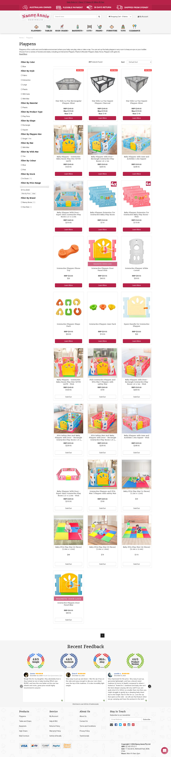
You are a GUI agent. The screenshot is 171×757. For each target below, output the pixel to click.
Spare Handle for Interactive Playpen (136, 325)
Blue (24, 66)
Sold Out (68, 397)
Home (21, 38)
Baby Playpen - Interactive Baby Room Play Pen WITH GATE (68, 159)
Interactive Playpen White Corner (136, 269)
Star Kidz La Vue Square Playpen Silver (136, 102)
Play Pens (26, 116)
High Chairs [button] (61, 31)
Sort (123, 62)
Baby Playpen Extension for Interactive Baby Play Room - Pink (136, 214)
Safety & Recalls (55, 736)
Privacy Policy (85, 731)
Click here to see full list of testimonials (85, 704)
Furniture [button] (111, 31)
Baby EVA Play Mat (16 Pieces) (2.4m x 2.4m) (136, 548)
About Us (83, 716)
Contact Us (84, 721)
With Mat (26, 99)
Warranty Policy (55, 731)
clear (33, 193)
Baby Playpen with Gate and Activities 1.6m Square (136, 158)
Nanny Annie (29, 202)
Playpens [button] (36, 31)
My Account (53, 716)
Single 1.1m (27, 139)
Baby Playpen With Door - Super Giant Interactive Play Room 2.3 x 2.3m (68, 214)
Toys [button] (123, 31)
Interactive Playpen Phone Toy (68, 269)
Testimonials (84, 736)
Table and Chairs (25, 721)
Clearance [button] (134, 31)
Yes (24, 156)
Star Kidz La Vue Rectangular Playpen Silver (68, 102)
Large (25, 85)
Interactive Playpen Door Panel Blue (68, 604)
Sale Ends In (85, 2)
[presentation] (21, 686)
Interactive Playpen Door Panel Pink (102, 269)
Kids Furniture (24, 736)
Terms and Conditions (88, 726)
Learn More (68, 118)
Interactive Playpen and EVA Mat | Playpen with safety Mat (102, 492)
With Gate (26, 94)
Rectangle (26, 125)
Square (25, 130)
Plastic (25, 89)
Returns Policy (54, 726)
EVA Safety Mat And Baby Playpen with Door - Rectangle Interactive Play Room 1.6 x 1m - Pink (102, 438)
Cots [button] (89, 31)
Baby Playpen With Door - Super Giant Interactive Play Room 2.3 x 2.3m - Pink (68, 493)
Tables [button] (48, 31)
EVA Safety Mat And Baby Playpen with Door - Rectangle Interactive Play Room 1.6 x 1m (68, 438)
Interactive (26, 80)
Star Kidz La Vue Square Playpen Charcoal (102, 102)
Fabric (25, 75)
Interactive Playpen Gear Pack (102, 324)
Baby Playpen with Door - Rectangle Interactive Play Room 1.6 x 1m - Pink (136, 382)
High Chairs (23, 731)
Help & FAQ (53, 721)
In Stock (27, 178)
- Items (119, 17)
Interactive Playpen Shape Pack (68, 325)
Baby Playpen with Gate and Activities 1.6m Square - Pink (136, 436)
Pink (24, 170)
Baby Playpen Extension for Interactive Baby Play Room (102, 213)
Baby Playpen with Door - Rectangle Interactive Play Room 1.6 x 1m (102, 159)
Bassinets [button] (77, 31)
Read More (23, 54)
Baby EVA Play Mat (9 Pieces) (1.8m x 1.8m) (102, 548)
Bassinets (22, 726)
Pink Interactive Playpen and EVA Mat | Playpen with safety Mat (102, 382)
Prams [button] (99, 31)
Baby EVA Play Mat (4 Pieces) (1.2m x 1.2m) (136, 492)
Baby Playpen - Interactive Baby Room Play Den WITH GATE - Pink (68, 382)
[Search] (99, 17)
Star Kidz (27, 207)
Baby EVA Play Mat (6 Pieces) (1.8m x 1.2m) (68, 548)
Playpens (29, 38)
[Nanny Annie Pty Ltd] (35, 16)
